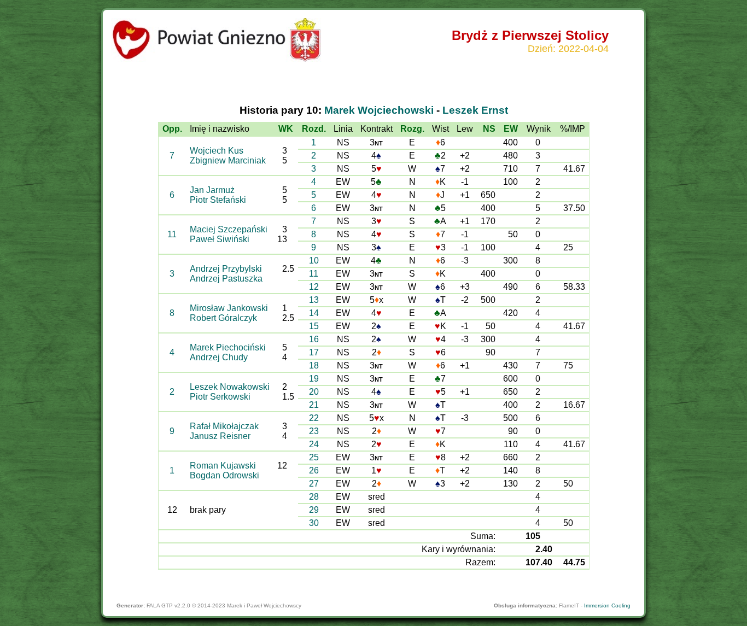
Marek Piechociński (228, 347)
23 (314, 431)
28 (314, 496)
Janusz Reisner (220, 436)
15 (314, 326)
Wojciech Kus (216, 150)
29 (314, 509)
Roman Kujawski (223, 465)
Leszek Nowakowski (230, 386)
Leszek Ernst (475, 110)
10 (314, 260)
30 (314, 523)
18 (314, 365)
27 (314, 483)
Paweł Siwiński (219, 239)
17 (314, 352)
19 (314, 378)
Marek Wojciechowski (379, 110)
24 (314, 444)
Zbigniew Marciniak (228, 160)
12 (314, 286)
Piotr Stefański (218, 199)
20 (314, 391)
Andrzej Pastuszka (226, 278)
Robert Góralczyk (223, 318)
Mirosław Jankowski (229, 308)
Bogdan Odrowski (224, 475)
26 (314, 470)
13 (314, 300)
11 (172, 234)
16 (314, 339)
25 (314, 457)
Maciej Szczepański (228, 229)
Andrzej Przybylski (226, 268)
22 (314, 418)
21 (314, 404)
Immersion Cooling (607, 605)
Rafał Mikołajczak (224, 426)
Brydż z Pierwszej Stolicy (530, 35)
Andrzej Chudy (219, 357)
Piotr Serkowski (220, 396)
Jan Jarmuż (212, 190)
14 (314, 313)
